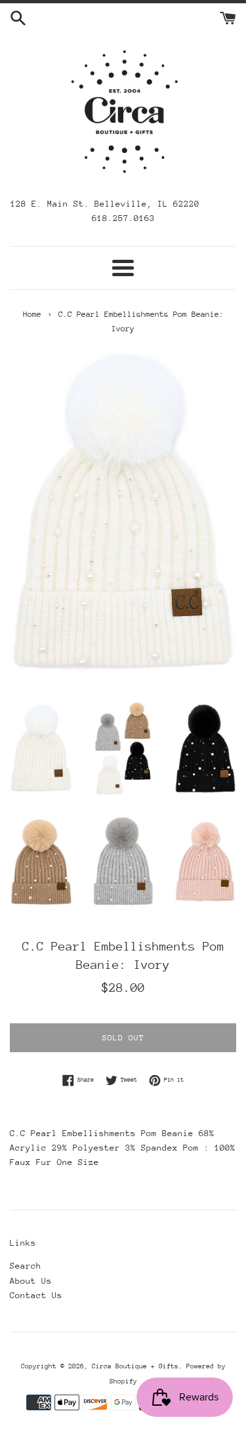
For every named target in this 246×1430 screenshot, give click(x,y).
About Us (31, 1281)
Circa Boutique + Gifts (135, 1366)
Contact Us (36, 1295)
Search (25, 1266)
